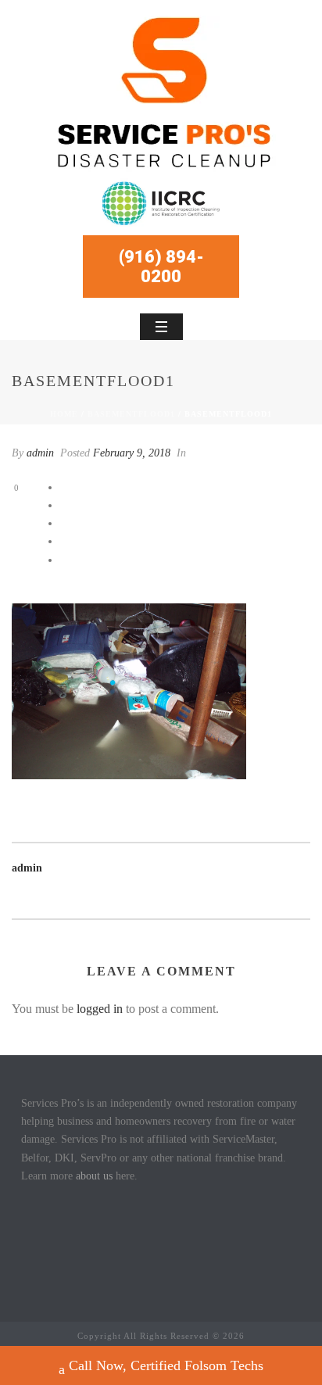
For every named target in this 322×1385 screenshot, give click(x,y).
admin (40, 453)
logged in (100, 1008)
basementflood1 (131, 414)
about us (94, 1176)
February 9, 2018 (131, 453)
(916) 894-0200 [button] (161, 266)
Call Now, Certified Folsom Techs (166, 1365)
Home (64, 414)
